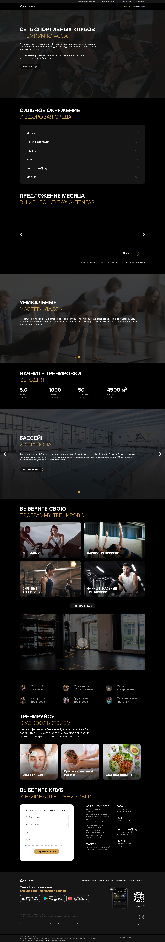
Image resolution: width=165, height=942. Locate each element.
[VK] (139, 917)
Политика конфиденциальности (134, 924)
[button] (21, 234)
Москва (31, 133)
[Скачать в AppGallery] (78, 898)
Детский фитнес (138, 6)
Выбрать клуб (30, 66)
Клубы (126, 6)
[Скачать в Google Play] (54, 898)
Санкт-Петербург (37, 142)
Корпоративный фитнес (108, 1)
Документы (23, 924)
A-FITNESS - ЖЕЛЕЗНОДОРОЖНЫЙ (98, 847)
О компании (86, 880)
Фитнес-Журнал (127, 1)
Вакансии (132, 880)
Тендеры (140, 880)
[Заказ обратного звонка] (82, 234)
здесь (47, 940)
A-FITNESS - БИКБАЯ (123, 821)
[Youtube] (143, 917)
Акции (94, 880)
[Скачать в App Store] (31, 898)
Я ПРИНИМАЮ (125, 938)
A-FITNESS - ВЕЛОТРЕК (94, 820)
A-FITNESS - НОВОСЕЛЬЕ (94, 836)
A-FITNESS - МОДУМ (93, 830)
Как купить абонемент (57, 924)
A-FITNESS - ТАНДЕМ (124, 809)
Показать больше (82, 606)
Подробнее (129, 253)
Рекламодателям (120, 880)
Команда (101, 880)
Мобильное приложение (86, 1)
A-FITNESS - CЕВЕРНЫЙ (124, 832)
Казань (31, 150)
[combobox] (46, 817)
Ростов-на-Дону (36, 168)
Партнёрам (141, 1)
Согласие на (44, 845)
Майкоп (31, 177)
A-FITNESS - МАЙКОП (124, 844)
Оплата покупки (82, 924)
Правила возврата (108, 924)
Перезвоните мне (46, 851)
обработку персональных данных (49, 845)
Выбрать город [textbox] (33, 817)
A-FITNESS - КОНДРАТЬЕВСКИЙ (96, 814)
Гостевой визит (31, 469)
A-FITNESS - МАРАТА (93, 809)
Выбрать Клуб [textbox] (33, 824)
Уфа (29, 159)
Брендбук (109, 880)
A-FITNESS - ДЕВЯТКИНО (94, 825)
